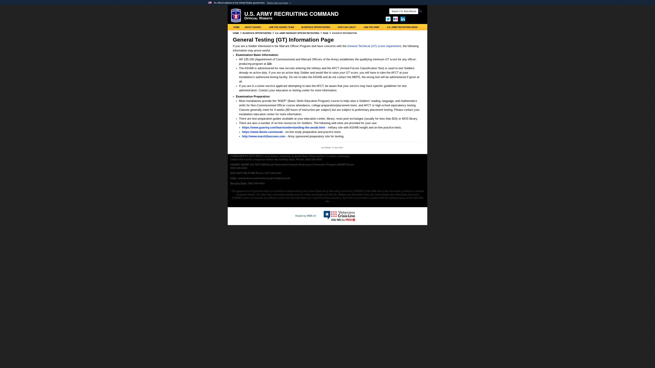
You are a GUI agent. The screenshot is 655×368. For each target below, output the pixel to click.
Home (236, 27)
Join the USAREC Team (281, 27)
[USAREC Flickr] (395, 18)
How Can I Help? (347, 27)
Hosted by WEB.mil (305, 215)
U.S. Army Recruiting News (402, 27)
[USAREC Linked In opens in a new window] (403, 18)
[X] (388, 18)
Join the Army (371, 27)
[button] (279, 3)
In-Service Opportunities (315, 27)
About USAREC (253, 27)
